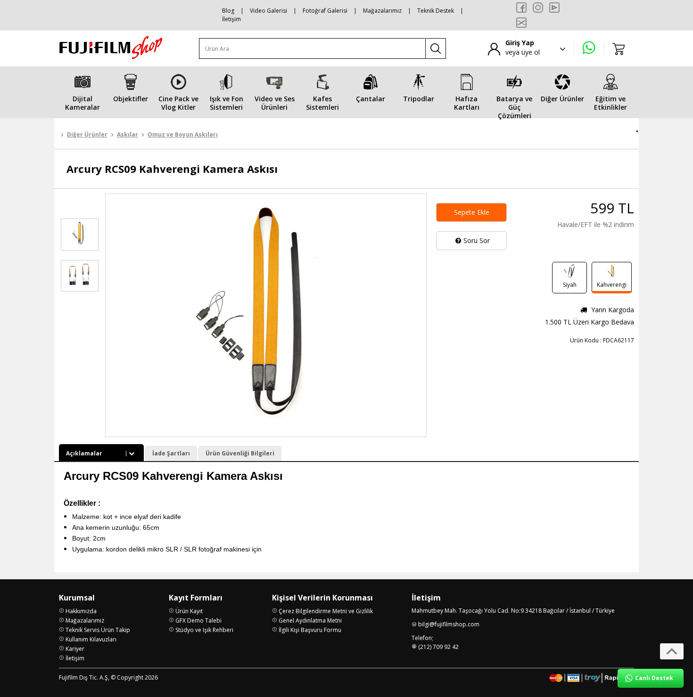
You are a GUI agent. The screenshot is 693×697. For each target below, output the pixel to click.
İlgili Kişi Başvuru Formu (310, 630)
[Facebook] (521, 7)
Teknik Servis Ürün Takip (98, 630)
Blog (228, 11)
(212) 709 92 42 (438, 647)
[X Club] (521, 22)
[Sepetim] (619, 48)
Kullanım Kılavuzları (91, 639)
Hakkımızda (81, 611)
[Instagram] (538, 7)
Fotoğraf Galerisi (325, 11)
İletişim (231, 19)
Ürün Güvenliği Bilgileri (240, 453)
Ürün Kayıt (189, 611)
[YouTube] (554, 7)
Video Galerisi (268, 11)
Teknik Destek (435, 11)
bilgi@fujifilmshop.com (448, 624)
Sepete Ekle (471, 212)
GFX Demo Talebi (198, 620)
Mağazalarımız (382, 11)
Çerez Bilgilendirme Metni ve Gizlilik (326, 611)
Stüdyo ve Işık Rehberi (204, 630)
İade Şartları (171, 453)
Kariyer (75, 649)
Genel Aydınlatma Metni (310, 620)
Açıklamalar (84, 453)
